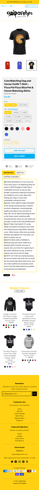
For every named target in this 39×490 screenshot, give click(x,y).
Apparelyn (22, 481)
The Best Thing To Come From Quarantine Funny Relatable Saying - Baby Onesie (29, 318)
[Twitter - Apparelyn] (12, 461)
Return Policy (19, 416)
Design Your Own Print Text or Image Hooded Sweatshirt (10, 316)
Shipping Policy (19, 418)
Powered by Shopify (19, 483)
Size (11, 109)
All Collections (19, 441)
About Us (19, 411)
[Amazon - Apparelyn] (27, 461)
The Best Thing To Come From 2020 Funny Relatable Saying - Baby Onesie (10, 355)
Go (34, 394)
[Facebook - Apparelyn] (16, 461)
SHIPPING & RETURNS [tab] (11, 177)
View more (19, 291)
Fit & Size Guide (13, 109)
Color (8, 125)
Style (6, 102)
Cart (32, 6)
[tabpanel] (19, 225)
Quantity (7, 140)
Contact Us (19, 420)
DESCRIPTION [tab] (8, 172)
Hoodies (19, 436)
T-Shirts (19, 434)
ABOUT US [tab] (20, 172)
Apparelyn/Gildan (10, 93)
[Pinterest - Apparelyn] (23, 461)
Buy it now (19, 156)
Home (19, 409)
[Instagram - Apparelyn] (19, 461)
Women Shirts (19, 438)
